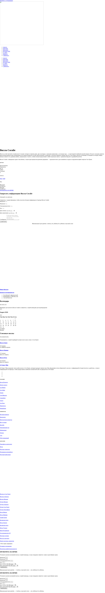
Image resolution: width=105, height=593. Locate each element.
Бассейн (2, 425)
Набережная (3, 430)
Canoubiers (3, 398)
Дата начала (3, 210)
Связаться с (6, 55)
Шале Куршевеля (4, 530)
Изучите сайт (6, 51)
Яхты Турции (3, 528)
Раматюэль (3, 405)
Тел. (1, 208)
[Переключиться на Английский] (7, 373)
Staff (4, 178)
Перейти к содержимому (6, 0)
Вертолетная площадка (6, 419)
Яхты (1, 446)
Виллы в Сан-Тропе (5, 494)
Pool (1, 178)
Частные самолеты (5, 449)
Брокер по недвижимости (7, 292)
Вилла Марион (4, 350)
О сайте (5, 52)
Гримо (1, 392)
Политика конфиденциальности (8, 548)
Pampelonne (3, 408)
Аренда (5, 47)
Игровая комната (4, 414)
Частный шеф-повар (5, 454)
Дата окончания (4, 213)
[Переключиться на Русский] (7, 376)
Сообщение (3, 219)
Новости (5, 54)
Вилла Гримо (3, 342)
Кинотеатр (3, 417)
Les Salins (2, 390)
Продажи (5, 48)
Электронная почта (5, 206)
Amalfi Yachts (3, 517)
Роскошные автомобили (6, 452)
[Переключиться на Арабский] (7, 372)
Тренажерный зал (4, 427)
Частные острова (4, 535)
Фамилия (2, 201)
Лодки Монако (4, 502)
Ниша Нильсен (4, 289)
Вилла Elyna (3, 357)
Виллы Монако (4, 499)
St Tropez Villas (4, 365)
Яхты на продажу (4, 538)
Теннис (2, 432)
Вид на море (3, 422)
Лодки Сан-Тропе (4, 507)
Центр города (3, 385)
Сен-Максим (3, 395)
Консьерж (5, 50)
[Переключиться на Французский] (7, 374)
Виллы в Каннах (4, 496)
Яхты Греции (3, 522)
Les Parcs (2, 403)
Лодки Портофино (5, 509)
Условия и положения (5, 546)
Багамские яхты (4, 520)
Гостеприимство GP (5, 533)
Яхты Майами (3, 515)
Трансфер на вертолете (6, 444)
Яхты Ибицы (3, 512)
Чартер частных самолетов (7, 541)
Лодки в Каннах (4, 504)
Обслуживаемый (4, 438)
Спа (1, 435)
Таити (1, 400)
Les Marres (2, 387)
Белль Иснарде (4, 382)
